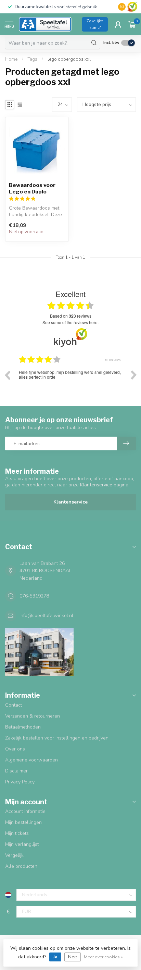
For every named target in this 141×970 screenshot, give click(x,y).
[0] (132, 24)
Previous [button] (7, 375)
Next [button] (134, 375)
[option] (76, 380)
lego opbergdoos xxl (69, 59)
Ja (55, 957)
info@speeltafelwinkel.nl (46, 615)
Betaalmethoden (23, 727)
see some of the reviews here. (70, 322)
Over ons (15, 749)
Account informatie (25, 811)
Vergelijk (14, 855)
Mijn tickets (17, 833)
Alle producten (21, 866)
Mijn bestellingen (23, 822)
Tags (32, 59)
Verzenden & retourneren (32, 716)
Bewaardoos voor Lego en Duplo (32, 188)
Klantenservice (70, 502)
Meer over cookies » (103, 957)
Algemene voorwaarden (31, 760)
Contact (13, 705)
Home (11, 59)
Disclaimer (16, 771)
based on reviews (70, 316)
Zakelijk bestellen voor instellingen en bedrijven (56, 738)
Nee (72, 957)
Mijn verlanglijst (22, 844)
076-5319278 (34, 596)
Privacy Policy (20, 782)
